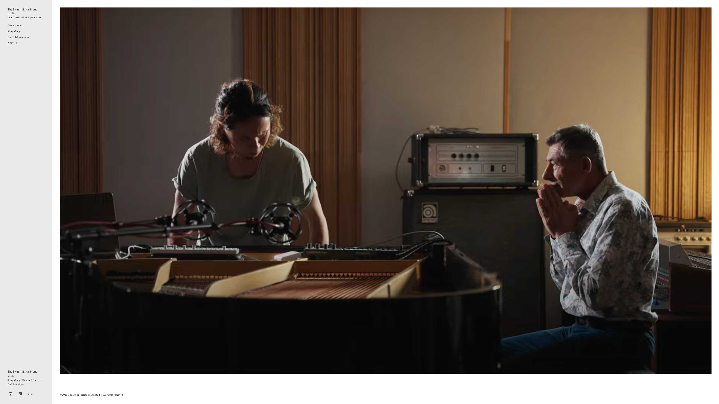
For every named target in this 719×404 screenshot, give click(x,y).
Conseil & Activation (18, 37)
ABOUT (12, 43)
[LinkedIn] (20, 394)
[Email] (30, 394)
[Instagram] (10, 394)
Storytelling (13, 31)
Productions (14, 25)
